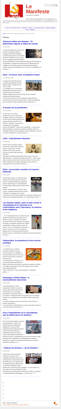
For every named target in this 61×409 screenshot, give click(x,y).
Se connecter (14, 404)
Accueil (7, 28)
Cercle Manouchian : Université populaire (44, 28)
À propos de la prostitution (15, 107)
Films (27, 29)
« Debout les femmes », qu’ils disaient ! (21, 348)
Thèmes (30, 28)
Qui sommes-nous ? (15, 28)
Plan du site (6, 404)
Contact (21, 404)
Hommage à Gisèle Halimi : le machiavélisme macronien (16, 278)
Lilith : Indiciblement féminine (16, 138)
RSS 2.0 (26, 404)
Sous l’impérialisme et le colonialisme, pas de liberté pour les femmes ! (20, 314)
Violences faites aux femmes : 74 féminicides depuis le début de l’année (20, 42)
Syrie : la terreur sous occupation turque (21, 75)
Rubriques (24, 28)
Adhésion (32, 29)
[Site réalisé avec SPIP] (55, 403)
